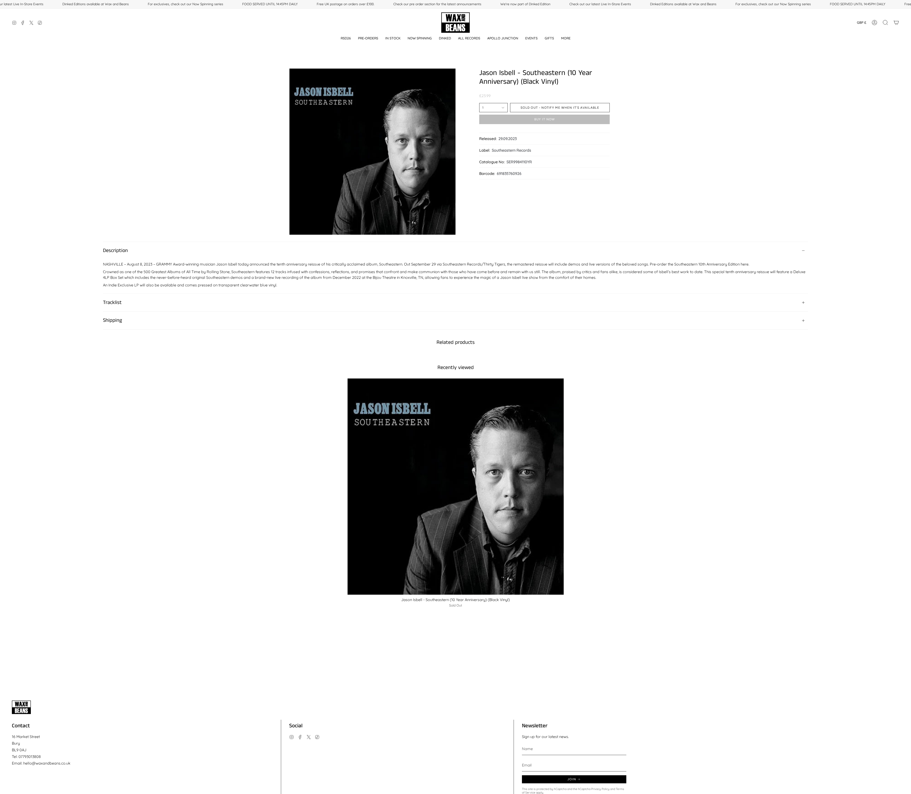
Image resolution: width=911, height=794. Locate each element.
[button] (345, 38)
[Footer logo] (21, 707)
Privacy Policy (600, 789)
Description (115, 250)
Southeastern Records (511, 150)
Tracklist (112, 302)
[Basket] (896, 23)
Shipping (112, 320)
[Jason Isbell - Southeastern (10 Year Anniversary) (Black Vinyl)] (456, 486)
